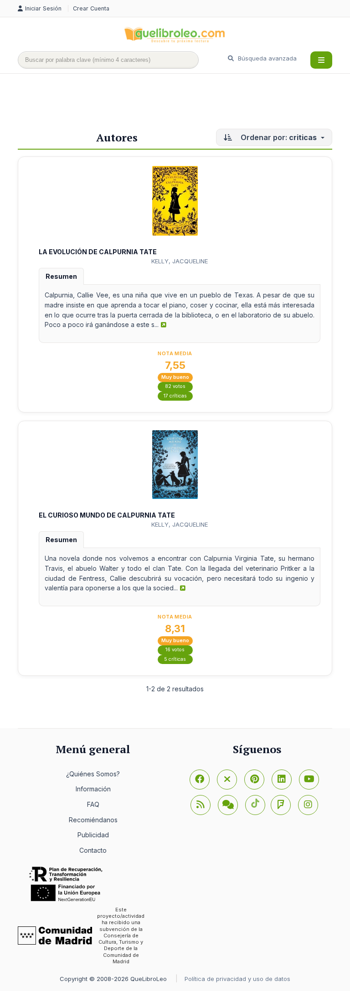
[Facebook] (200, 780)
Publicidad (93, 835)
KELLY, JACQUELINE (179, 261)
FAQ (93, 804)
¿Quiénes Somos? (93, 774)
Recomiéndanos (93, 820)
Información (93, 789)
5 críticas (175, 659)
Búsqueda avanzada (266, 58)
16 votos (175, 650)
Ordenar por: (278, 137)
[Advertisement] (184, 103)
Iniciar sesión (44, 8)
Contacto (93, 850)
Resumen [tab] (61, 276)
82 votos (175, 386)
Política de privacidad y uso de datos (237, 978)
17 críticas (175, 396)
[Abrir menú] (321, 60)
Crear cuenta (91, 8)
